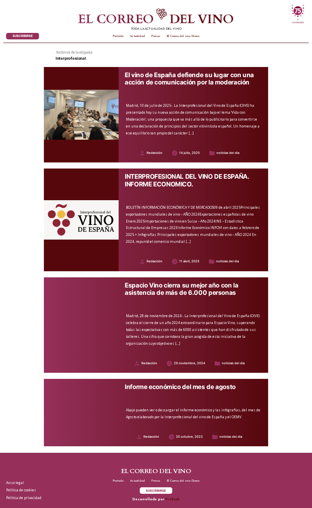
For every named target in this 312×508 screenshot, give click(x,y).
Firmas (155, 36)
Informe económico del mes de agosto (180, 387)
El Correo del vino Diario (183, 36)
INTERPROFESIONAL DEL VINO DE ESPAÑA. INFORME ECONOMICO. (187, 180)
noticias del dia (228, 153)
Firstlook (172, 499)
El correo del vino (156, 19)
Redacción (154, 153)
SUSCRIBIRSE (23, 36)
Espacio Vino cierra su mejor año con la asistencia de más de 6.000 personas (181, 289)
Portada (118, 36)
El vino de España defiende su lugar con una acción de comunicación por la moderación (189, 78)
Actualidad (137, 36)
